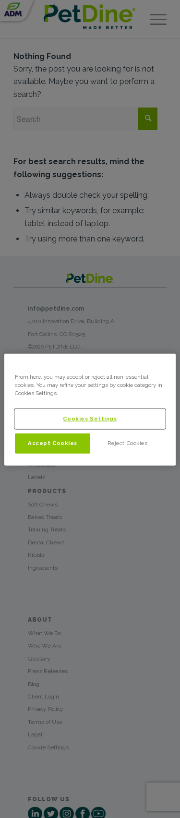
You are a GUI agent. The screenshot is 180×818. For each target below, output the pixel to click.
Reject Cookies (128, 443)
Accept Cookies (52, 443)
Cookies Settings (90, 418)
